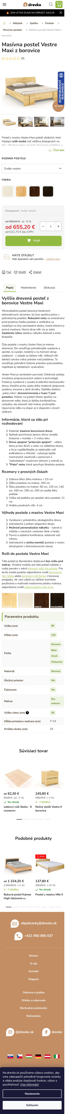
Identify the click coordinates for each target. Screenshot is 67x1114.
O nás (33, 963)
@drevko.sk (25, 1032)
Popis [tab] (9, 288)
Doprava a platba (33, 992)
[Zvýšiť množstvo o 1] (58, 226)
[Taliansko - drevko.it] (57, 1056)
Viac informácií (29, 1085)
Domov (33, 955)
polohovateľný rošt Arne (38, 587)
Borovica (55, 644)
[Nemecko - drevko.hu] (38, 1056)
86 (52, 625)
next (63, 777)
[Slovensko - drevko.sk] (10, 1056)
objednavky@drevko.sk (39, 923)
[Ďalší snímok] (63, 122)
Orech (54, 656)
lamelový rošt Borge (34, 576)
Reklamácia (33, 1016)
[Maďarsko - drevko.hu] (29, 1056)
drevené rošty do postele (43, 568)
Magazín (33, 979)
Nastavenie (32, 1094)
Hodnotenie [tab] (28, 288)
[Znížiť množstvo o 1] (43, 226)
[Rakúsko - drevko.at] (47, 1056)
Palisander (57, 662)
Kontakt (34, 971)
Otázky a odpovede (34, 1000)
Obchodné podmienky (33, 1008)
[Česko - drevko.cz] (20, 1056)
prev (4, 777)
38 (52, 712)
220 (53, 635)
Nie (53, 680)
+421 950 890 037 (39, 935)
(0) (22, 58)
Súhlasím (32, 1105)
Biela (54, 650)
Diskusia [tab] (49, 288)
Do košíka (33, 241)
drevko (57, 1032)
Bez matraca (55, 701)
